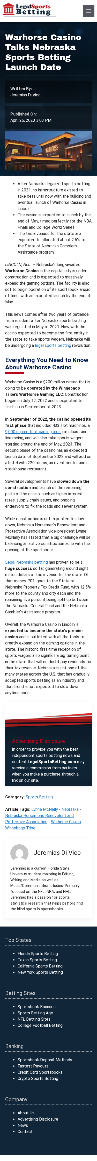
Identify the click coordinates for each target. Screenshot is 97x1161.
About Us (26, 1112)
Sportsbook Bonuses (37, 1006)
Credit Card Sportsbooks (40, 1072)
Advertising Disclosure (38, 1119)
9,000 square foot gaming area (33, 431)
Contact (25, 1131)
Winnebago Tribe (20, 828)
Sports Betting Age (35, 1012)
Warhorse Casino (66, 821)
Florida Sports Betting (38, 953)
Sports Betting (39, 796)
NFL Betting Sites (34, 1019)
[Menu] (88, 11)
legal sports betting (53, 345)
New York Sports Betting (40, 972)
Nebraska (70, 809)
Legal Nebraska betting (26, 562)
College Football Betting (40, 1025)
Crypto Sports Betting (38, 1078)
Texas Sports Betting (37, 959)
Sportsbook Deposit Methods (45, 1059)
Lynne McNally (44, 809)
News (23, 1125)
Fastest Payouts (33, 1066)
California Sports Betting (40, 966)
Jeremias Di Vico (25, 94)
